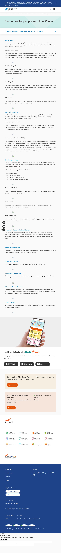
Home (6, 13)
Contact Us (9, 473)
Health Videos (14, 494)
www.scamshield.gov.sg (11, 5)
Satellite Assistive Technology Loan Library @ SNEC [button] (24, 31)
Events (8, 477)
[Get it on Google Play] (27, 364)
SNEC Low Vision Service (32, 13)
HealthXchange (14, 491)
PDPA (7, 519)
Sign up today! (12, 385)
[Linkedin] (9, 504)
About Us (9, 469)
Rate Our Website (22, 519)
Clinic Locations (21, 13)
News (7, 480)
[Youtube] (17, 504)
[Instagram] (12, 504)
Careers (34, 469)
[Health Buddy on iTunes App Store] (11, 364)
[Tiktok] (15, 504)
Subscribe (11, 408)
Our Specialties (12, 13)
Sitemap (19, 515)
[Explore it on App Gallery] (42, 364)
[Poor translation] (5, 540)
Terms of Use (9, 515)
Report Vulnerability (34, 519)
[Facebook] (7, 504)
